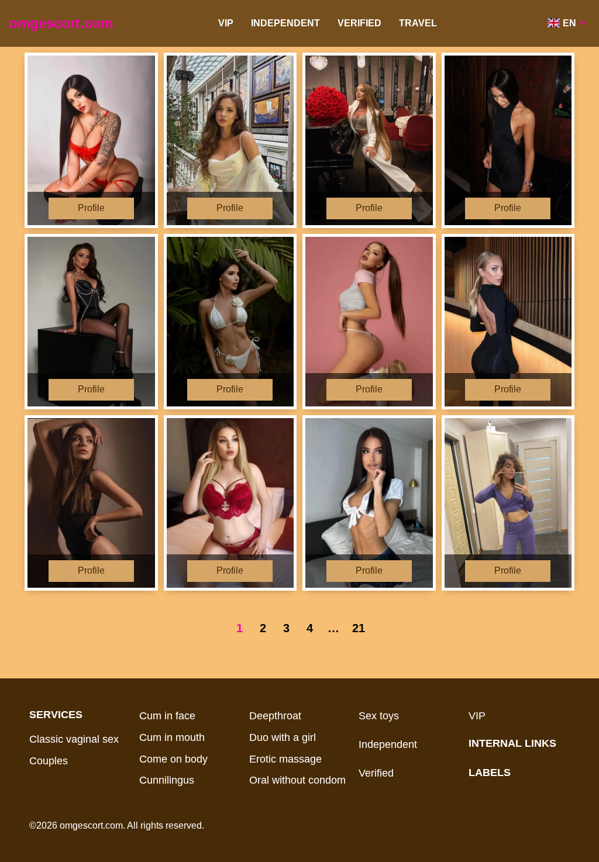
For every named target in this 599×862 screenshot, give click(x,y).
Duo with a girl (282, 737)
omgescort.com (61, 23)
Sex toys (379, 716)
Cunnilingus (166, 780)
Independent (285, 23)
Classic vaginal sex (74, 739)
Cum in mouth (172, 737)
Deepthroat (275, 716)
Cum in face (167, 716)
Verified (359, 23)
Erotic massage (285, 759)
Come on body (173, 759)
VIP (225, 23)
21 (358, 628)
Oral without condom (297, 780)
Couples (48, 761)
